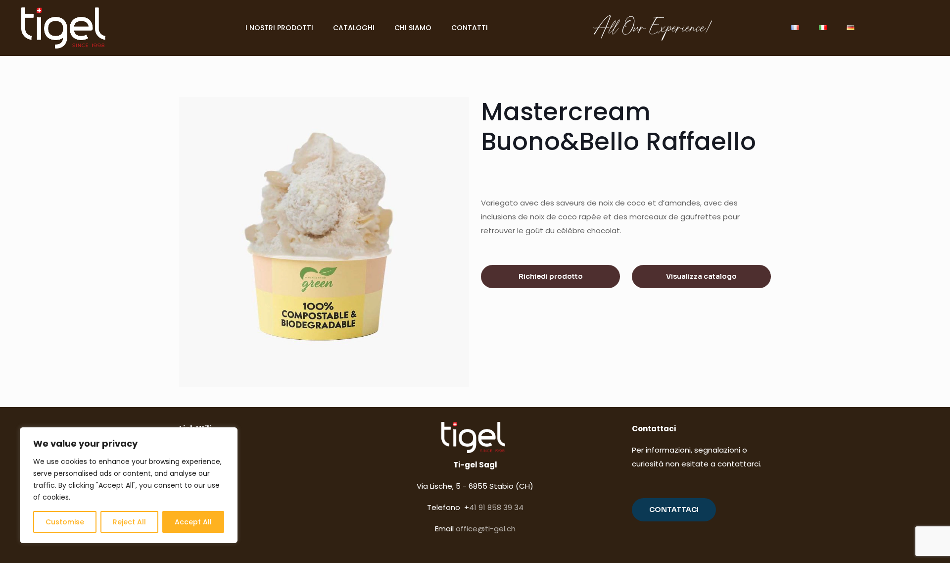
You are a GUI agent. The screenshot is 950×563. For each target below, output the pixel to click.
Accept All (193, 522)
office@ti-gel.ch (486, 528)
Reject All (129, 522)
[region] (129, 485)
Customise (65, 522)
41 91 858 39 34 (496, 507)
